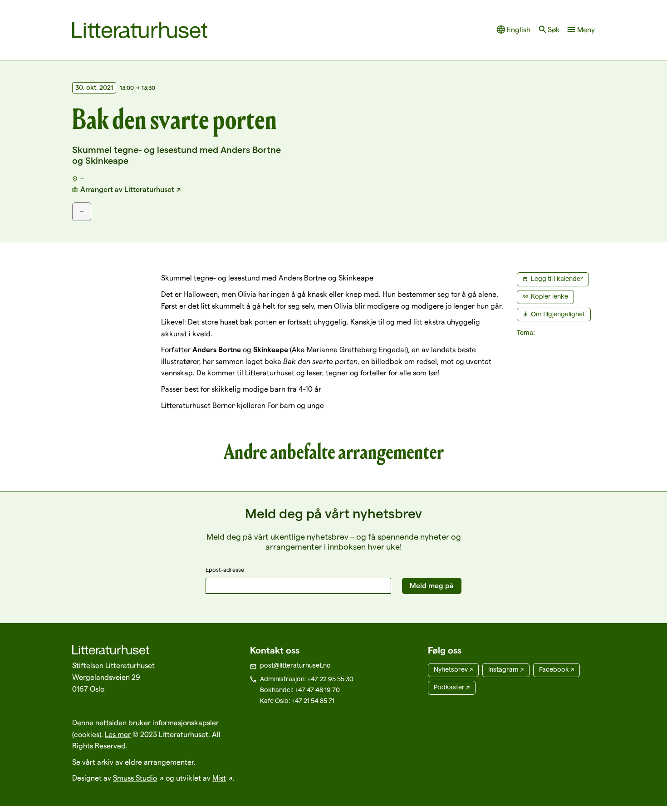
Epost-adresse (225, 569)
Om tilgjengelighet (558, 314)
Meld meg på (432, 586)
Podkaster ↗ (452, 687)
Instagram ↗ (506, 669)
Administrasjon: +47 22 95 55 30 (306, 679)
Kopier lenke (549, 296)
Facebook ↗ (556, 669)
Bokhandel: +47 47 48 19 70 (300, 689)
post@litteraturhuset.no (295, 665)
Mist (219, 778)
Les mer (118, 734)
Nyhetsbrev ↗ (453, 669)
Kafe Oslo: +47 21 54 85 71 (297, 700)
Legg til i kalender (557, 278)
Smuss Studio (135, 778)
